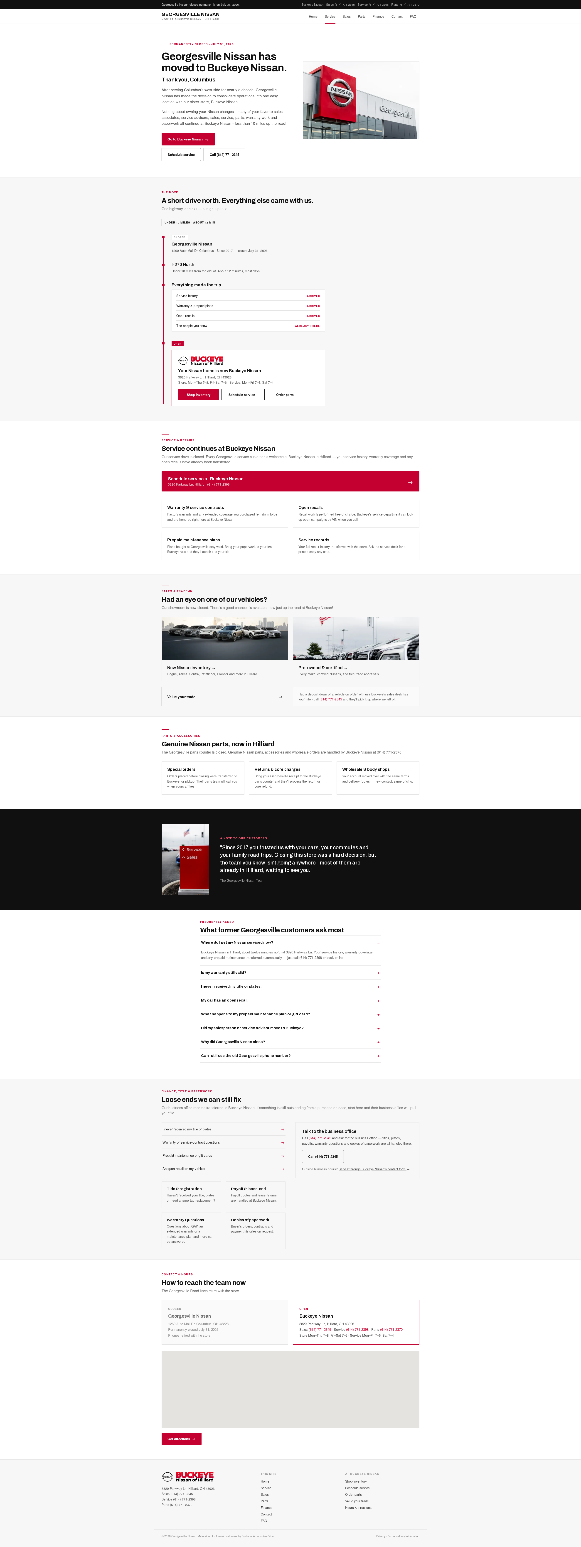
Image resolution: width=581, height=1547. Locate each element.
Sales (347, 16)
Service (330, 16)
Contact (397, 16)
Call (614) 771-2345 (224, 154)
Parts (361, 16)
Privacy (380, 1536)
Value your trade (225, 696)
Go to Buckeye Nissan (188, 139)
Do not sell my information (403, 1536)
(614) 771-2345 (345, 4)
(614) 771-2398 (379, 4)
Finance (378, 16)
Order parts (285, 394)
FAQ (413, 16)
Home (313, 16)
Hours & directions (358, 1507)
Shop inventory (199, 394)
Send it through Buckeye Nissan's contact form (374, 1169)
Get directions (181, 1438)
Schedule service (181, 154)
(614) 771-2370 (409, 4)
